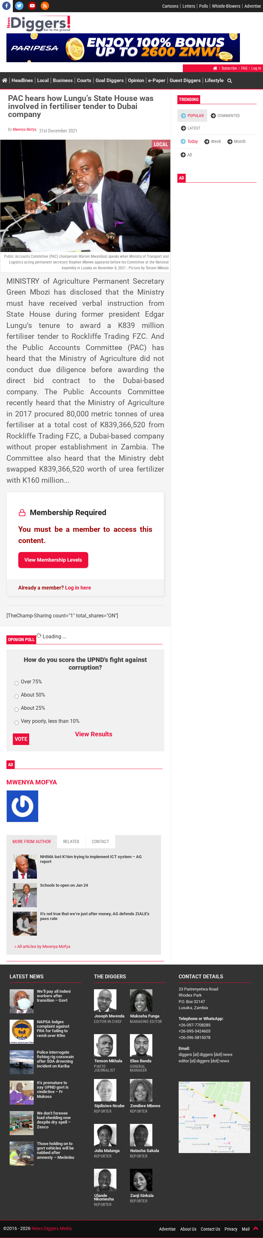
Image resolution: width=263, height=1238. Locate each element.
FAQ (244, 68)
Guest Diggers (185, 80)
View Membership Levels (53, 560)
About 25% (33, 708)
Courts (84, 80)
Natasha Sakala (144, 1150)
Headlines (22, 80)
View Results (93, 734)
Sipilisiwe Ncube (109, 1105)
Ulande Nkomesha (104, 1197)
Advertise (252, 6)
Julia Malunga (107, 1150)
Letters (188, 6)
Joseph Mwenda (109, 1016)
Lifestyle (214, 80)
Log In (256, 68)
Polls (203, 6)
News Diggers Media (51, 1228)
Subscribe (229, 68)
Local (43, 80)
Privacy (231, 1229)
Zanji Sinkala (142, 1195)
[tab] (31, 841)
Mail (246, 1229)
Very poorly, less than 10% (50, 721)
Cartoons (170, 6)
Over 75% (31, 682)
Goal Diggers (110, 80)
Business (63, 80)
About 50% (33, 695)
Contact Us (210, 1229)
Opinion (136, 80)
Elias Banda (140, 1060)
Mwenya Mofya (24, 129)
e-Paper (156, 80)
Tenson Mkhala (108, 1060)
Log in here (78, 588)
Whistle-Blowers (226, 6)
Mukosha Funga (144, 1016)
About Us (188, 1229)
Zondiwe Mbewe (145, 1105)
